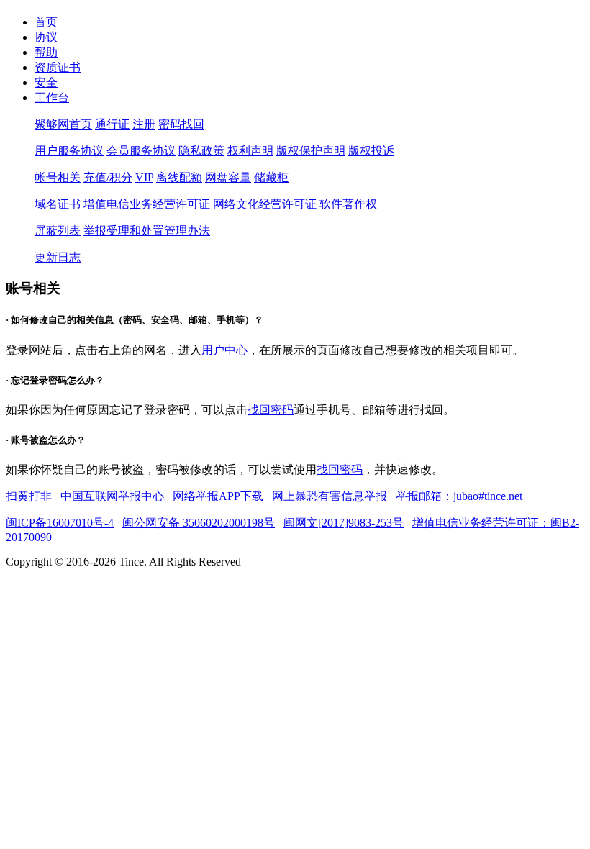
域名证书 (58, 204)
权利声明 (250, 151)
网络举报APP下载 (218, 496)
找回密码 (271, 410)
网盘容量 (228, 177)
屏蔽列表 (58, 230)
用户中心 (224, 350)
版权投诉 (371, 151)
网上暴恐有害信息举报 (329, 496)
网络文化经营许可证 (265, 204)
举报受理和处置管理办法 (146, 230)
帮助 (46, 52)
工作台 (52, 97)
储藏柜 (271, 177)
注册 (143, 124)
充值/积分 (107, 177)
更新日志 (58, 257)
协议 (46, 37)
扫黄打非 (29, 496)
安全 (46, 82)
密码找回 (181, 124)
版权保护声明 (310, 151)
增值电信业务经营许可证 (146, 204)
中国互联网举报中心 (112, 496)
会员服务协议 (141, 151)
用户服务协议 (69, 151)
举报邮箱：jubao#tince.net (459, 496)
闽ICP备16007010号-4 (60, 523)
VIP (144, 177)
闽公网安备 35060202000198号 (198, 523)
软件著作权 (348, 204)
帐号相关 (58, 177)
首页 (46, 22)
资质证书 (58, 67)
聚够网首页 (63, 124)
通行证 (112, 124)
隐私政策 (201, 151)
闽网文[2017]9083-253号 (343, 523)
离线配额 (179, 177)
